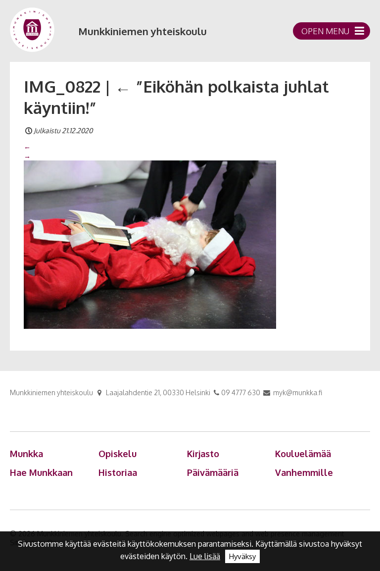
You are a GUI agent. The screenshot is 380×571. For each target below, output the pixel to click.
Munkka (26, 453)
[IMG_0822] (150, 244)
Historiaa (117, 472)
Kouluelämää (303, 453)
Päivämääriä (212, 472)
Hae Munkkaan (41, 472)
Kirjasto (203, 453)
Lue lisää (205, 556)
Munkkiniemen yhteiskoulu (142, 31)
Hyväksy (242, 556)
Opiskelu (117, 453)
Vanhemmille (304, 472)
